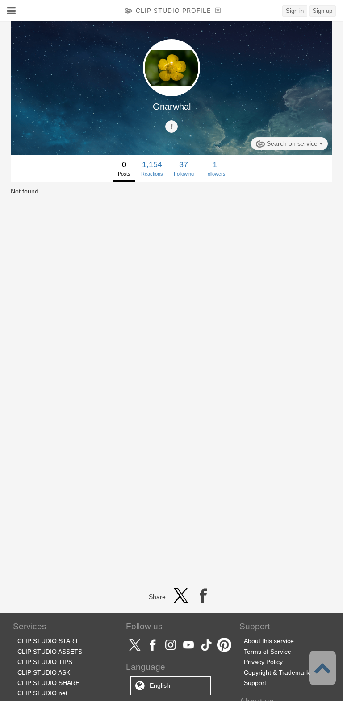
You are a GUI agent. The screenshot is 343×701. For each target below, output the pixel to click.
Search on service (292, 143)
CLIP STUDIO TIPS (44, 661)
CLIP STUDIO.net (42, 693)
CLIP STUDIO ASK (43, 672)
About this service (269, 640)
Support (255, 682)
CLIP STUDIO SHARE (48, 682)
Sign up (322, 11)
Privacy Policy (263, 661)
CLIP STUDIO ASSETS (49, 651)
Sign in (295, 11)
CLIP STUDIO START (48, 640)
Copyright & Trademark (277, 672)
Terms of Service (267, 651)
